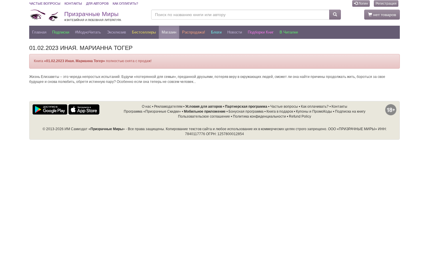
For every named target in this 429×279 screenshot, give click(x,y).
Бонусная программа (246, 111)
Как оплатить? (125, 3)
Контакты (73, 3)
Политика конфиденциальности (259, 116)
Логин (363, 3)
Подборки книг (261, 32)
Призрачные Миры (92, 16)
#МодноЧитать (88, 32)
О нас (146, 106)
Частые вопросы (44, 3)
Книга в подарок (279, 111)
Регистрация (386, 3)
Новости (234, 32)
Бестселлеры (144, 32)
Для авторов (97, 3)
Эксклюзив (116, 32)
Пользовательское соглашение (204, 116)
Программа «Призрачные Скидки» (152, 111)
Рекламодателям (168, 106)
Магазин (169, 32)
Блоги (216, 32)
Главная (39, 32)
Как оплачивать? (315, 106)
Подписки (60, 32)
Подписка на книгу (350, 111)
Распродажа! (193, 32)
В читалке (289, 32)
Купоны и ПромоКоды (314, 111)
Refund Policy (300, 116)
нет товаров (384, 14)
